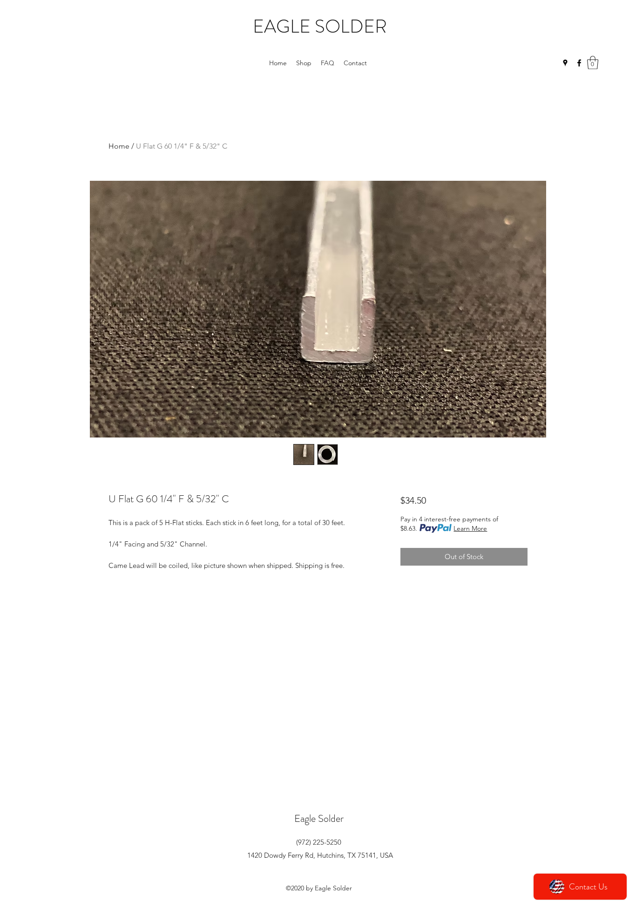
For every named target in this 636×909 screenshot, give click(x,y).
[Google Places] (565, 63)
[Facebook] (579, 63)
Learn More (470, 528)
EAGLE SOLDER (320, 26)
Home (118, 146)
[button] (592, 62)
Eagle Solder (319, 818)
